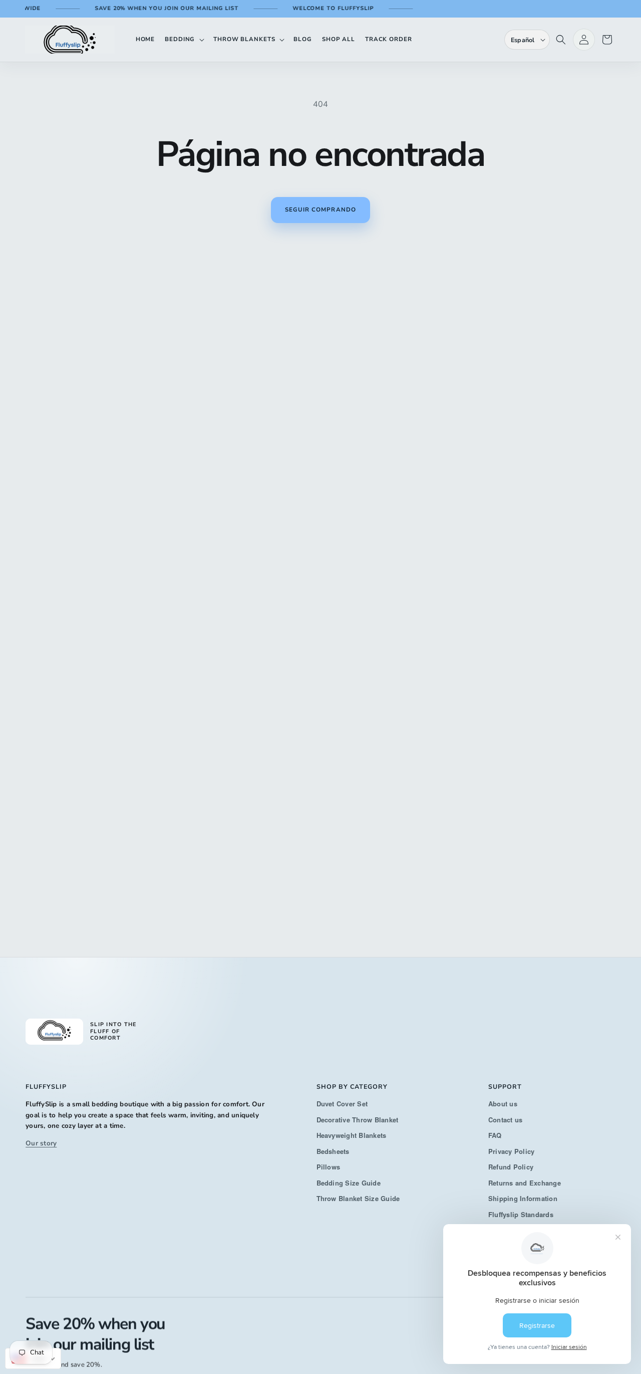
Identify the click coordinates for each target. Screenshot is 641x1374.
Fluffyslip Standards (520, 1214)
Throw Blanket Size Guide (358, 1198)
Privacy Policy (511, 1150)
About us (502, 1103)
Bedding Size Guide (348, 1182)
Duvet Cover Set (342, 1103)
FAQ (495, 1135)
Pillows (328, 1166)
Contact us (505, 1119)
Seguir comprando (320, 210)
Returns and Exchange (524, 1182)
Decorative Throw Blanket (357, 1119)
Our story (41, 1143)
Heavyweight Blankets (351, 1135)
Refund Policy (510, 1166)
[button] (184, 39)
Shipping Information (522, 1198)
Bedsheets (333, 1150)
